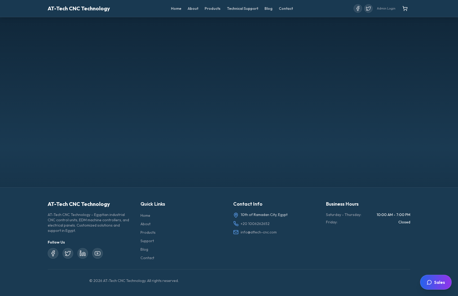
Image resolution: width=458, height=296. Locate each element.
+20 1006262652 (255, 223)
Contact (286, 8)
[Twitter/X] (368, 8)
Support (147, 240)
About (193, 8)
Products (213, 8)
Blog (268, 8)
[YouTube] (97, 253)
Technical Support (242, 8)
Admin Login (386, 8)
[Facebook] (358, 8)
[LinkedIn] (82, 253)
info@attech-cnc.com (259, 232)
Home (176, 8)
